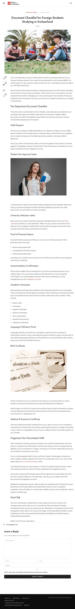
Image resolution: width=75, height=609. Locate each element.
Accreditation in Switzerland (14, 603)
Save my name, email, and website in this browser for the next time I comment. (26, 572)
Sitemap (26, 605)
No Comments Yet (12, 524)
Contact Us (25, 598)
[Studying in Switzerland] (13, 3)
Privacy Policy (9, 600)
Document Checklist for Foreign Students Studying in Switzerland (37, 20)
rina (38, 26)
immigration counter (33, 279)
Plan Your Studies (31, 12)
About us (7, 598)
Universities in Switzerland (13, 605)
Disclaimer (16, 598)
